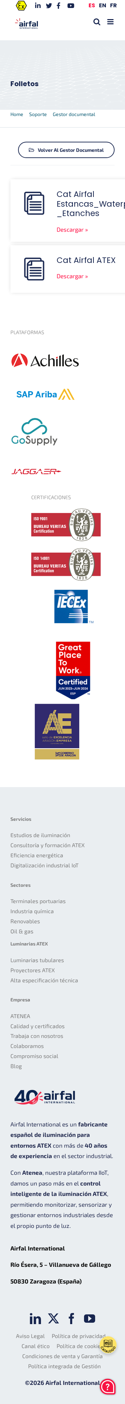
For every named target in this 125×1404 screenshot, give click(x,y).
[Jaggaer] (36, 463)
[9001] (66, 511)
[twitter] (53, 1318)
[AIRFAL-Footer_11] (57, 702)
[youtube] (89, 1318)
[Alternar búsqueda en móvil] (96, 21)
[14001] (66, 550)
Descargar (70, 229)
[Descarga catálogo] (108, 1345)
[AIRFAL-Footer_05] (72, 587)
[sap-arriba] (45, 378)
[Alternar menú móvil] (111, 21)
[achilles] (45, 346)
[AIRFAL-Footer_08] (73, 640)
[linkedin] (35, 1318)
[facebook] (71, 1318)
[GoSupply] (34, 415)
